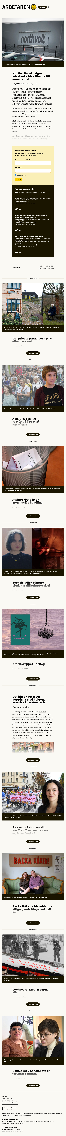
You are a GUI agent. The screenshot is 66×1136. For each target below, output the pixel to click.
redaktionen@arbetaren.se (10, 1104)
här (30, 1115)
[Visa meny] (48, 7)
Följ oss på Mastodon (10, 1108)
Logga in (42, 7)
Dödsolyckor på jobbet (29, 84)
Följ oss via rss (8, 1109)
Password (18, 167)
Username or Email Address (24, 160)
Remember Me (21, 175)
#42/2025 (16, 84)
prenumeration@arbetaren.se (14, 1123)
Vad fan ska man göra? (21, 707)
